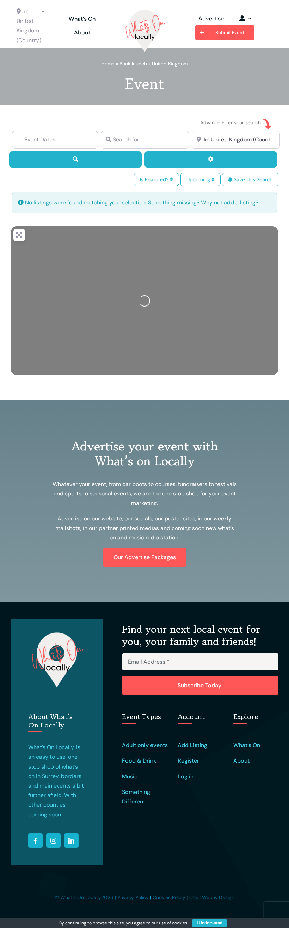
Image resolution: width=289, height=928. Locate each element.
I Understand (209, 923)
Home (108, 64)
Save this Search (252, 179)
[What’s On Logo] (144, 11)
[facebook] (35, 840)
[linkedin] (71, 840)
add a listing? (241, 202)
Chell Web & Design (211, 897)
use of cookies (173, 923)
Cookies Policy (169, 897)
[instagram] (53, 840)
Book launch (133, 64)
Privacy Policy (133, 897)
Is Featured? (155, 179)
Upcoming (198, 179)
